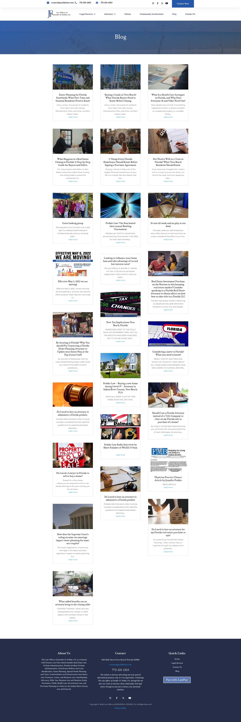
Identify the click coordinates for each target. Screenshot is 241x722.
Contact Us (190, 14)
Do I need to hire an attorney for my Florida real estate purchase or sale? (168, 532)
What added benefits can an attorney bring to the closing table (72, 603)
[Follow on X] (162, 3)
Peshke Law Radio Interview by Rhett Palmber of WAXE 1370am (120, 446)
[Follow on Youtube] (166, 3)
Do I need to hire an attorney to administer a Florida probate (120, 498)
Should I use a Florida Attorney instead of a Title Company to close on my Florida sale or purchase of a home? (168, 417)
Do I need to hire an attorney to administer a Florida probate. (73, 413)
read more (72, 117)
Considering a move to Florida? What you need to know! (168, 353)
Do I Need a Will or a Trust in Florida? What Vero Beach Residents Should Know (168, 162)
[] (47, 3)
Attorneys (108, 14)
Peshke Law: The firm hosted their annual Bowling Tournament (120, 226)
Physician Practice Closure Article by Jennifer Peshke (168, 479)
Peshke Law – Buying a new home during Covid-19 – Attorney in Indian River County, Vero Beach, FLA (120, 388)
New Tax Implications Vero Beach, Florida (120, 324)
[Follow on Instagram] (153, 3)
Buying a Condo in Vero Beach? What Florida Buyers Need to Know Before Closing (120, 97)
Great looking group (72, 223)
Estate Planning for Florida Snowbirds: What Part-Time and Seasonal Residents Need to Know (73, 97)
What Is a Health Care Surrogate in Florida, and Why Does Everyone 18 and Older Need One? (168, 97)
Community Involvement (151, 14)
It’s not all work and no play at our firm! (168, 225)
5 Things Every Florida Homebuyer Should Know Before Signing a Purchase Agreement (120, 162)
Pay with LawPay (177, 679)
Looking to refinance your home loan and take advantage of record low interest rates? (120, 261)
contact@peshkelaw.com (62, 3)
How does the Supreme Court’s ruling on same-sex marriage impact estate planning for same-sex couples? (73, 539)
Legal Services (86, 14)
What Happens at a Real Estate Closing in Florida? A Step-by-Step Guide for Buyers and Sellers (72, 162)
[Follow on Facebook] (157, 3)
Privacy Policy (120, 708)
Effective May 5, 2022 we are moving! (73, 283)
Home (177, 659)
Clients (127, 14)
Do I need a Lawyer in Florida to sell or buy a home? (72, 474)
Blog (174, 14)
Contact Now (183, 4)
